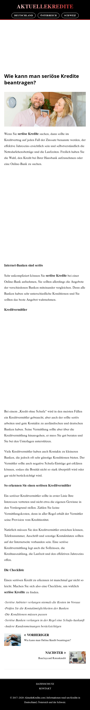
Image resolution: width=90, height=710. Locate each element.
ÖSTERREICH (48, 15)
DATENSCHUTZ (45, 683)
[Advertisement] (45, 46)
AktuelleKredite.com (34, 697)
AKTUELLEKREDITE (45, 6)
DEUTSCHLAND (23, 15)
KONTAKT (45, 688)
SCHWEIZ (70, 15)
